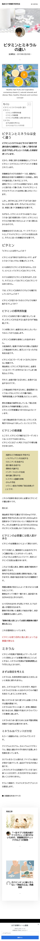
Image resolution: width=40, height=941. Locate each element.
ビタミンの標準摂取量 (13, 112)
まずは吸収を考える (13, 123)
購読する (20, 937)
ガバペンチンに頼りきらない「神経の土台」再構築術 (22, 884)
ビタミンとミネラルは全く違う (14, 107)
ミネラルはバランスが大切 (15, 125)
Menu (35, 4)
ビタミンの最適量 (12, 115)
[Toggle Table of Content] (28, 104)
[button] (19, 925)
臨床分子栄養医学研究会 (11, 4)
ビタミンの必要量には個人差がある (18, 118)
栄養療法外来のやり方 (12, 796)
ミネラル (6, 120)
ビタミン (6, 110)
